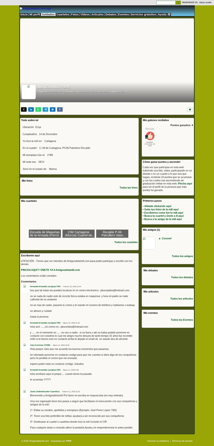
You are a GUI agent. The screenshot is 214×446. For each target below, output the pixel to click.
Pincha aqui (185, 183)
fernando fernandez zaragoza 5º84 (45, 286)
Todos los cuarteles (126, 242)
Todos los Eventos (182, 320)
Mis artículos (151, 291)
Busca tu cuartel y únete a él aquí (164, 216)
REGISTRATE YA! (190, 2)
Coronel (166, 238)
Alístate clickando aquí (157, 206)
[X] (24, 109)
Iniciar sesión (205, 2)
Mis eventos (151, 313)
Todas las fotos (129, 187)
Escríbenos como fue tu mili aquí (163, 212)
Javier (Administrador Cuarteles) (45, 391)
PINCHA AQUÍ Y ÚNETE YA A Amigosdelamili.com (50, 270)
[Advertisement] (107, 40)
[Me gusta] (190, 109)
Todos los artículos (181, 298)
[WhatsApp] (38, 109)
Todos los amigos (182, 256)
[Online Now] (149, 243)
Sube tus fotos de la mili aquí (161, 209)
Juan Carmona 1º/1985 (40, 345)
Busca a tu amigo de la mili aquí (163, 219)
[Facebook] (60, 109)
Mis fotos (27, 180)
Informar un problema (158, 440)
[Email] (52, 109)
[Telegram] (45, 109)
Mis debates (151, 270)
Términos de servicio (182, 440)
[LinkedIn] (31, 109)
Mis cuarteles (29, 201)
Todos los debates (182, 277)
